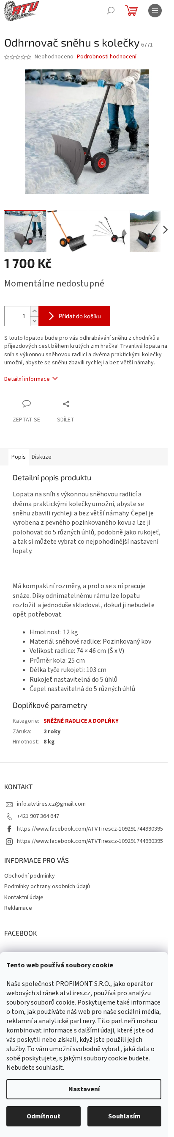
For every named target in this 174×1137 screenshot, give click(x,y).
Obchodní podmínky (29, 876)
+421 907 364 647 (38, 816)
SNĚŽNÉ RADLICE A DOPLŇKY (81, 721)
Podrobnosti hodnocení (106, 57)
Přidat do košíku (80, 315)
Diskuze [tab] (42, 457)
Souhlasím (124, 1116)
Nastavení (84, 1089)
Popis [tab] (18, 457)
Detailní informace (27, 379)
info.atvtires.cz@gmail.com (51, 804)
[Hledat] (110, 10)
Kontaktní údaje (24, 897)
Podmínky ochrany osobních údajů (47, 886)
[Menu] (155, 10)
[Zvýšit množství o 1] (34, 311)
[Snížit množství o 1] (34, 321)
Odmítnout (43, 1116)
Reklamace (18, 908)
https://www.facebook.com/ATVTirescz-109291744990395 (90, 829)
